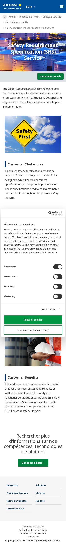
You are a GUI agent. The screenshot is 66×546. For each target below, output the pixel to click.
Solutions (40, 485)
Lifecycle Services (52, 16)
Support (40, 500)
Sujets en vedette (16, 500)
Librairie (40, 493)
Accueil (12, 16)
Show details (48, 309)
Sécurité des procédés (16, 22)
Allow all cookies (33, 319)
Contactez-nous (32, 463)
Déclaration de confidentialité (33, 529)
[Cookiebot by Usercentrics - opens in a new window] (48, 213)
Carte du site (33, 536)
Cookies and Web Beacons (33, 533)
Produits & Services (29, 16)
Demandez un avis (50, 76)
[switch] (57, 276)
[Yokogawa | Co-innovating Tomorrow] (12, 6)
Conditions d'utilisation (33, 526)
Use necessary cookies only (33, 330)
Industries (12, 485)
